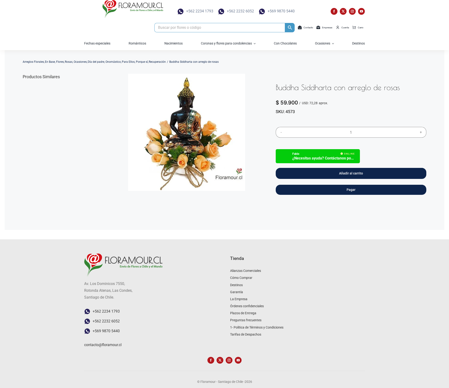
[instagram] (352, 11)
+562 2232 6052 (240, 11)
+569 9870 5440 (281, 11)
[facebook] (334, 11)
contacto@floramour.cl (103, 345)
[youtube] (361, 11)
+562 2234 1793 (199, 11)
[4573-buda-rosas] (186, 132)
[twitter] (343, 11)
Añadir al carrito (351, 173)
